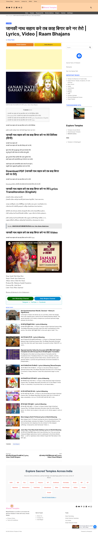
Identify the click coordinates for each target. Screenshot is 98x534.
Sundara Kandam (72, 95)
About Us (17, 1)
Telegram (25, 302)
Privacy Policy (9, 1)
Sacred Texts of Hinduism (73, 63)
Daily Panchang (69, 516)
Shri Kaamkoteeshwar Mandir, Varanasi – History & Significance (37, 311)
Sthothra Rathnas (49, 13)
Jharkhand (56, 482)
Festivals (63, 13)
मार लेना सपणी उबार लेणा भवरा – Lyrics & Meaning (34, 391)
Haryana (40, 482)
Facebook (42, 302)
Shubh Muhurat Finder (71, 522)
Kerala (74, 482)
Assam (49, 492)
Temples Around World (74, 130)
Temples (32, 13)
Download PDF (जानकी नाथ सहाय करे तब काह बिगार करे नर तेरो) (24, 115)
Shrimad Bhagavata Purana (75, 97)
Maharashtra (25, 487)
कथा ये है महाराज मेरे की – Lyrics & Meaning (33, 337)
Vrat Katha (68, 520)
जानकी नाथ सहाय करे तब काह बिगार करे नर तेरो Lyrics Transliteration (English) (27, 118)
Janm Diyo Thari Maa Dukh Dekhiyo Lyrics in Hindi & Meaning (41, 430)
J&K (18, 482)
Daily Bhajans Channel (47, 298)
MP (82, 482)
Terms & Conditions (12, 520)
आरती (69, 93)
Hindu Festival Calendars (72, 518)
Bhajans (57, 13)
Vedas (69, 86)
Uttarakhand (47, 487)
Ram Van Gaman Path (72, 71)
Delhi (11, 482)
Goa (24, 482)
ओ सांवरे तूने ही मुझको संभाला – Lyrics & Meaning (34, 324)
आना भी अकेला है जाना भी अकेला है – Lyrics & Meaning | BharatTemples (41, 365)
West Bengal (65, 487)
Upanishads (71, 88)
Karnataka (66, 482)
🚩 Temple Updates (20, 44)
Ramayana (69, 67)
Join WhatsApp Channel (20, 298)
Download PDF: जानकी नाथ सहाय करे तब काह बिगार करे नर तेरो (23, 184)
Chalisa (70, 90)
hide (30, 110)
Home (26, 13)
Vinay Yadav (11, 40)
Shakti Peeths (71, 99)
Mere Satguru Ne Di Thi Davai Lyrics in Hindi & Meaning (39, 417)
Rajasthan (15, 487)
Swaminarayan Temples (74, 132)
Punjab (84, 487)
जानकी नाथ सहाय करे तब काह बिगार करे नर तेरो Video (21, 120)
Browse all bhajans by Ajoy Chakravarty (17, 292)
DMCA (30, 1)
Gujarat (32, 482)
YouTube (34, 302)
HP (48, 482)
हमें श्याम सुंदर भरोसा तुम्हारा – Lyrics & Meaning (33, 404)
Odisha (75, 487)
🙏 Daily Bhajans (48, 44)
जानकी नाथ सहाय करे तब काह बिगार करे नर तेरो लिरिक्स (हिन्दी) (23, 113)
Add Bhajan (70, 13)
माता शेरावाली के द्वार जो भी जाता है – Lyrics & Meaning (35, 378)
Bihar (56, 487)
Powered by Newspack (86, 531)
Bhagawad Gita (39, 13)
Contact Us (24, 1)
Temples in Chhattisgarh (74, 142)
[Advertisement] (34, 59)
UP (87, 482)
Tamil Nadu (37, 487)
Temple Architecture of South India (77, 79)
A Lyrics (10, 15)
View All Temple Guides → (49, 497)
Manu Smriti (71, 84)
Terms (35, 1)
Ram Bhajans (16, 444)
